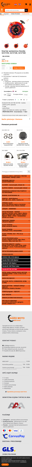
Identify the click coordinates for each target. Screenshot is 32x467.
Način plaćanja (8, 386)
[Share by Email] (21, 100)
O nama (6, 378)
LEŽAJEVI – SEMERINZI (9, 209)
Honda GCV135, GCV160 (9, 269)
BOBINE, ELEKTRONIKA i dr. (11, 195)
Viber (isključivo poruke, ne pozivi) (13, 349)
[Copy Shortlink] (27, 100)
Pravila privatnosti (9, 381)
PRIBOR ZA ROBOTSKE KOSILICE (12, 297)
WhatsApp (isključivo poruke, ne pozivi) (15, 347)
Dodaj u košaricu (19, 68)
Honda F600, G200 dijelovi (10, 260)
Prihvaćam (5, 464)
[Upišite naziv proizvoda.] (26, 10)
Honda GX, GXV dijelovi (9, 263)
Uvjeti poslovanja (9, 379)
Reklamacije (7, 388)
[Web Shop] (5, 4)
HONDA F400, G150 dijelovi (10, 257)
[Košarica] (26, 4)
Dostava (6, 383)
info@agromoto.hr (9, 345)
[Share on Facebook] (15, 100)
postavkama (23, 462)
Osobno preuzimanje (10, 385)
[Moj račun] (30, 4)
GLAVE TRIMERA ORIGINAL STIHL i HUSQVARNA (12, 230)
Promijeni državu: (18, 94)
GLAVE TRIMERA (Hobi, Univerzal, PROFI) (9, 225)
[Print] (24, 100)
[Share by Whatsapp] (18, 100)
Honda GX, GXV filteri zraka (10, 266)
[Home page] (0, 13)
